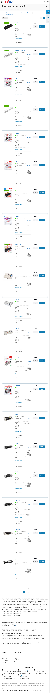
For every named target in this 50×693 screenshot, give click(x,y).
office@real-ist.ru (10, 673)
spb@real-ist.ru (26, 673)
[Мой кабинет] (44, 2)
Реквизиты (4, 658)
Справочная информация (17, 657)
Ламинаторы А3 (9, 12)
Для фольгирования (40, 12)
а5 (13, 625)
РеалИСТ (29, 27)
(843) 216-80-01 (8, 676)
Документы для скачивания (17, 663)
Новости (4, 656)
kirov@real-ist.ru (26, 678)
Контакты (4, 662)
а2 (9, 625)
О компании (4, 655)
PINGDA (29, 276)
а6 (15, 625)
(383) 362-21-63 (40, 671)
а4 (11, 625)
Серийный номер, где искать (18, 660)
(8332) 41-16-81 (24, 676)
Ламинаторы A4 (24, 12)
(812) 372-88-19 (24, 671)
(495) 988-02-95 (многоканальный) (12, 671)
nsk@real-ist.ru (42, 673)
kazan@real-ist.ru (10, 678)
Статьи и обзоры (18, 655)
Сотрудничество (6, 660)
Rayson (29, 390)
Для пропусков (9, 14)
